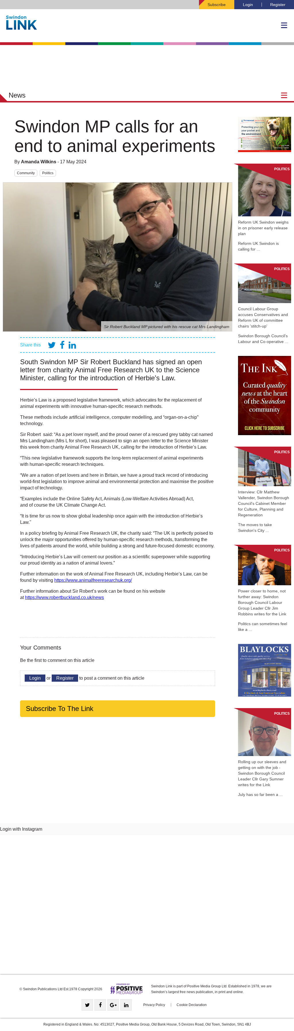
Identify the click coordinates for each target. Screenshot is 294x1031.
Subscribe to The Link (59, 708)
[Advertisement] (147, 907)
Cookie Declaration (192, 1005)
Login (248, 4)
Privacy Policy (154, 1005)
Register (277, 4)
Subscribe (217, 4)
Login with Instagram (21, 829)
